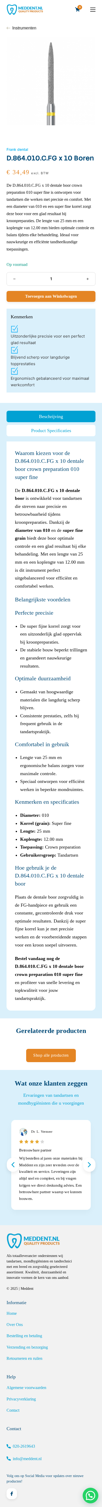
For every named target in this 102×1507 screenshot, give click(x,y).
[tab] (51, 416)
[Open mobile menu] (92, 10)
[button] (90, 1495)
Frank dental (17, 149)
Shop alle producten (51, 1055)
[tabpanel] (51, 725)
